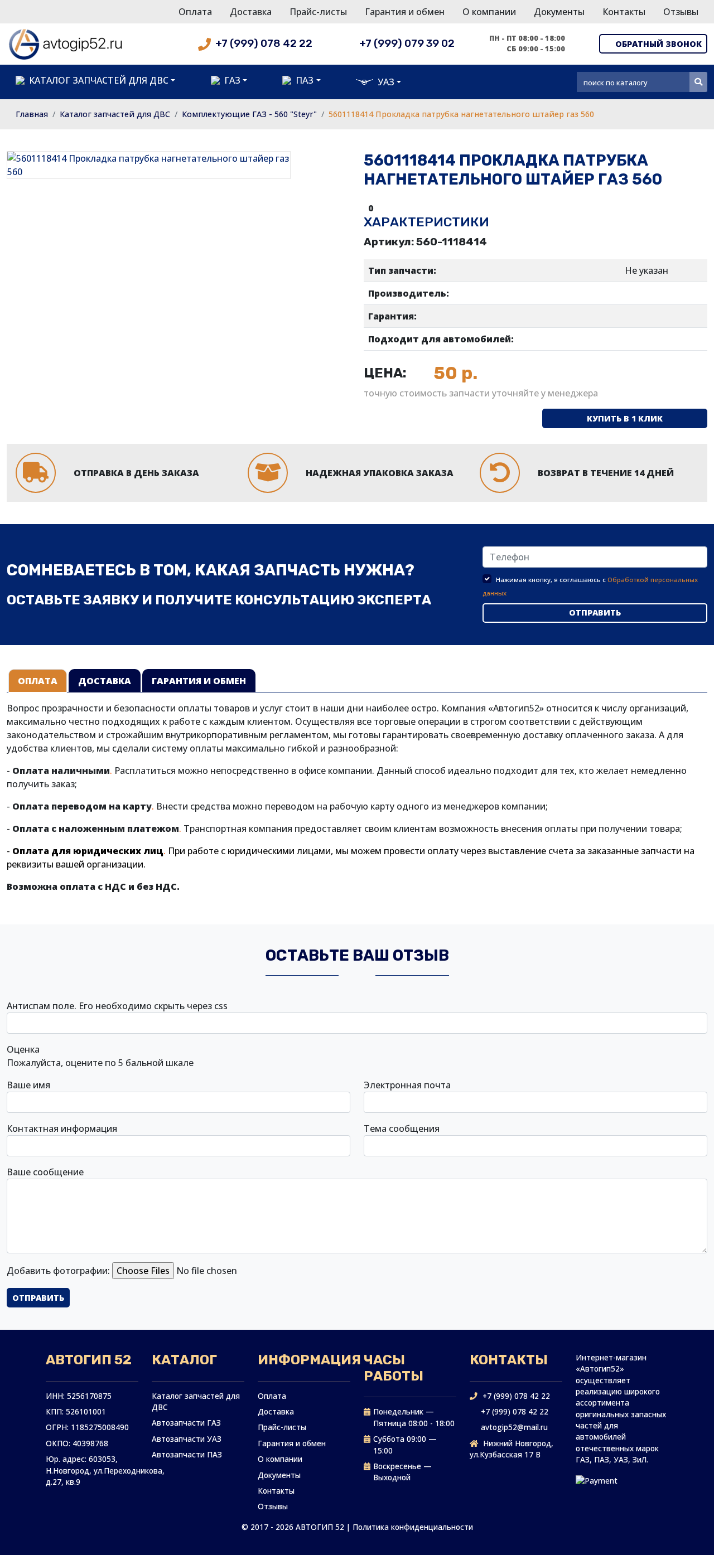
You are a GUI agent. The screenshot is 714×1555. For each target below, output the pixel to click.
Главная (32, 114)
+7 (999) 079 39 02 (407, 43)
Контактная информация (62, 1128)
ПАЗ (304, 80)
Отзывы (680, 12)
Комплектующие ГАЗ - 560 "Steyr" (249, 114)
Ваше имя (28, 1085)
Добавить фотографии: (58, 1271)
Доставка (251, 12)
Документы (559, 12)
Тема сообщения (402, 1128)
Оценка (23, 1049)
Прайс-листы (318, 12)
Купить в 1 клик (625, 418)
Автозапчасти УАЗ (186, 1438)
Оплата (195, 12)
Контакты (623, 12)
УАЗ (386, 82)
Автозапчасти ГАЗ (186, 1422)
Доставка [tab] (104, 681)
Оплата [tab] (37, 681)
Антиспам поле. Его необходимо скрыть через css (117, 1006)
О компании (489, 12)
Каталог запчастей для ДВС (98, 80)
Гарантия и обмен (405, 12)
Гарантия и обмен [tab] (199, 681)
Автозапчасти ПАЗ (187, 1454)
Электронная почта (407, 1085)
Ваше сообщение (45, 1172)
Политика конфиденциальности (413, 1527)
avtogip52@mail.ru (514, 1427)
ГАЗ (232, 80)
